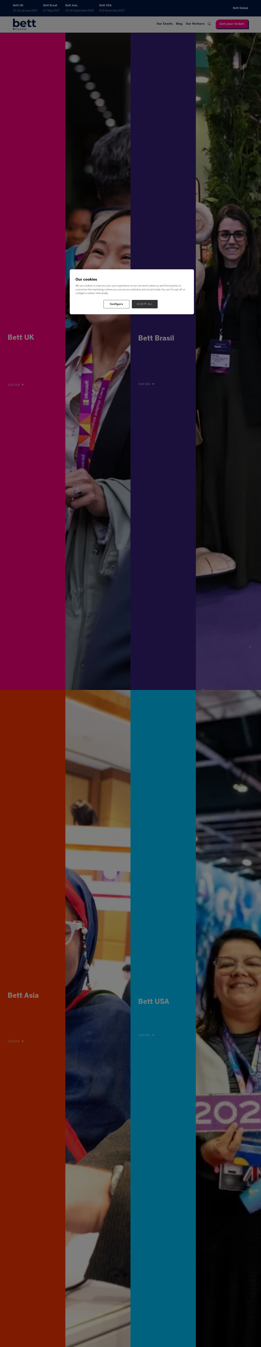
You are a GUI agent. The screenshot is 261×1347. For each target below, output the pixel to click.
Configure (116, 304)
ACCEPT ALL (145, 304)
